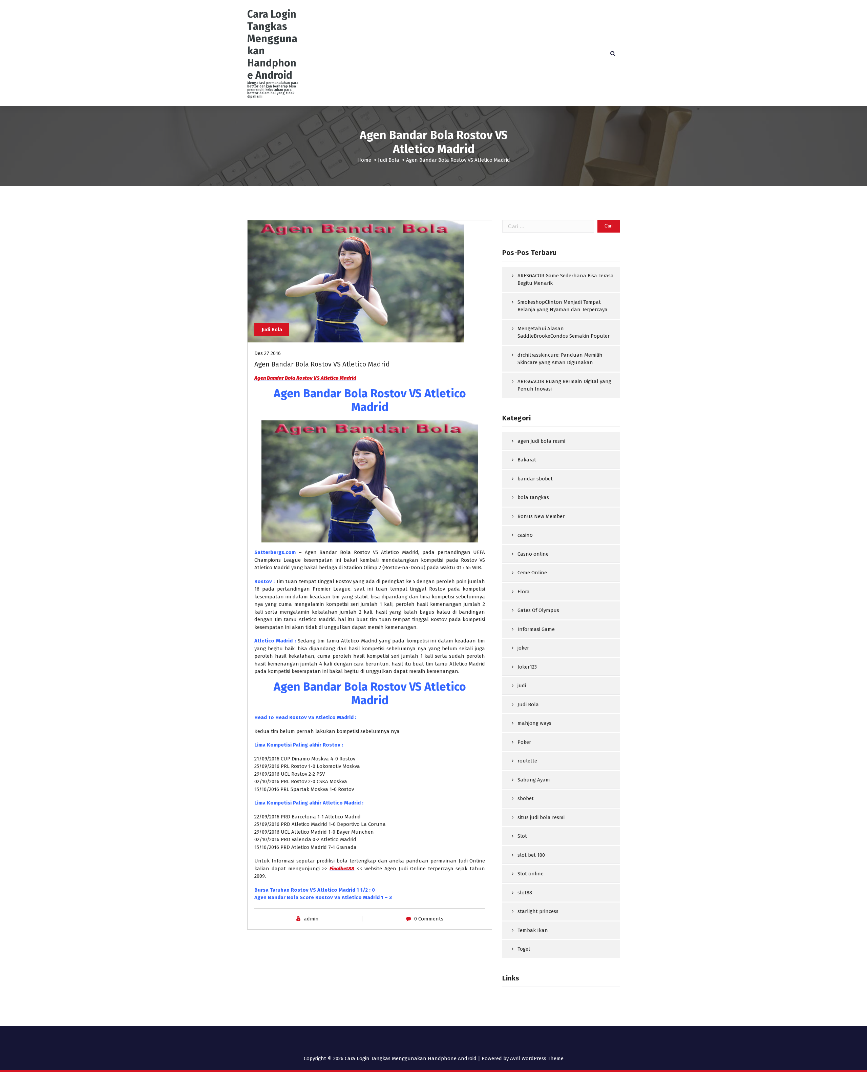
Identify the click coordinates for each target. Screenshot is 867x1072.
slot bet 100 (531, 855)
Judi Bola (388, 160)
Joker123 (527, 667)
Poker (524, 742)
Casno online (533, 554)
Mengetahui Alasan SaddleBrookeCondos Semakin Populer (563, 332)
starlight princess (537, 911)
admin (311, 919)
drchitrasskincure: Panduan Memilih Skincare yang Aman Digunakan (559, 359)
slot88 (524, 893)
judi (521, 685)
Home (364, 160)
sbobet (525, 798)
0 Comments (428, 919)
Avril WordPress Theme (537, 1058)
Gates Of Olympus (538, 610)
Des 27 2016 (267, 353)
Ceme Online (532, 573)
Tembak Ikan (532, 930)
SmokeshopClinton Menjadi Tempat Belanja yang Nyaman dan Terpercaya (562, 306)
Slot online (530, 874)
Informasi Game (536, 629)
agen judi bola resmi (541, 441)
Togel (523, 949)
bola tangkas (533, 497)
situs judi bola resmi (541, 817)
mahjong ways (534, 723)
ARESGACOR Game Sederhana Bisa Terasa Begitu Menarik (565, 279)
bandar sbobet (535, 479)
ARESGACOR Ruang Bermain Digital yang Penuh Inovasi (564, 385)
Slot (522, 836)
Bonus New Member (541, 516)
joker (523, 648)
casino (525, 535)
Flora (523, 592)
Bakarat (526, 460)
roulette (527, 761)
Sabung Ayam (533, 780)
